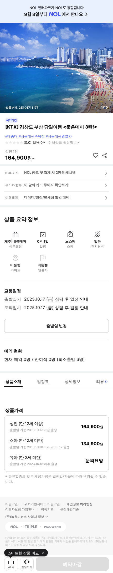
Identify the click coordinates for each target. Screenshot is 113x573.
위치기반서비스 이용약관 (42, 504)
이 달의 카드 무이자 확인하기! (46, 185)
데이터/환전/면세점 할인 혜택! (47, 197)
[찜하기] (96, 155)
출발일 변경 (56, 325)
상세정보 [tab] (72, 381)
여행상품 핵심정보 (62, 142)
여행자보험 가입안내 (19, 509)
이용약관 (11, 504)
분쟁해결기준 (69, 509)
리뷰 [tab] (101, 381)
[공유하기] (104, 155)
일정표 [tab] (43, 381)
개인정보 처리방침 (79, 504)
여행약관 (47, 509)
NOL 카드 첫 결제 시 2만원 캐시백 (50, 172)
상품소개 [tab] (13, 381)
